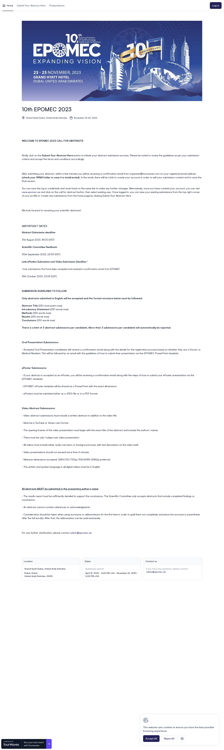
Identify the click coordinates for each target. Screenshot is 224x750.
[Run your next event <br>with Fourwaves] (49, 744)
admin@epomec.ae (81, 532)
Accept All (151, 738)
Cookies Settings (182, 738)
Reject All (169, 738)
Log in (215, 5)
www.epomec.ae (31, 192)
